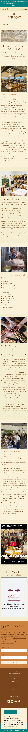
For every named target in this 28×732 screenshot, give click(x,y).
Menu (23, 9)
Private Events (5, 24)
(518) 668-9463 (14, 697)
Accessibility (14, 679)
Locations (14, 692)
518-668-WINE (18, 706)
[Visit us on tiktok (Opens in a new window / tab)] (19, 701)
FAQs (14, 687)
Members (14, 689)
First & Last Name (5, 648)
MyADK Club (16, 3)
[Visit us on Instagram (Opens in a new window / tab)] (12, 701)
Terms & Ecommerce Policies (14, 673)
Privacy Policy (14, 671)
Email (2, 655)
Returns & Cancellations (14, 676)
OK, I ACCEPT (10, 712)
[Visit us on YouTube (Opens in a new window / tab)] (15, 701)
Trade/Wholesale (14, 681)
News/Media (14, 684)
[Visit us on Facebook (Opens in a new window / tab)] (8, 701)
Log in (2, 9)
